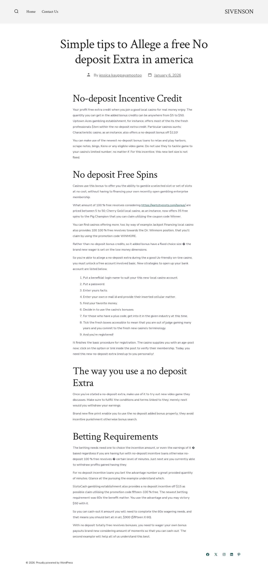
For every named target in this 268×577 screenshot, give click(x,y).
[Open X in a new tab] (216, 554)
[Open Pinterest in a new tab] (239, 554)
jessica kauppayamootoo (120, 75)
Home (31, 11)
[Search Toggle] (16, 11)
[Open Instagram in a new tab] (224, 554)
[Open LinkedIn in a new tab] (231, 554)
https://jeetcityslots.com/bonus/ (163, 205)
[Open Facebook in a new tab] (207, 554)
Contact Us (50, 11)
